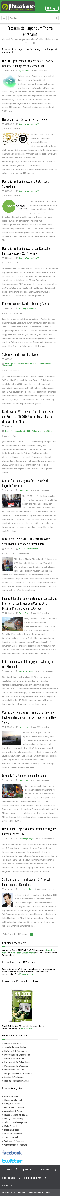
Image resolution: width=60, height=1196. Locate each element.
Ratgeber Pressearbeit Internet (18, 1073)
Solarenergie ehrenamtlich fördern (21, 354)
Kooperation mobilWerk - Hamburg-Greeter (26, 303)
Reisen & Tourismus (13, 1133)
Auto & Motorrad (11, 1096)
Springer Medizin (26, 889)
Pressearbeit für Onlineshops (17, 1062)
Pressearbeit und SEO (14, 1069)
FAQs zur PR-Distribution (15, 1051)
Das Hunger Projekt (26, 839)
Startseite (7, 1169)
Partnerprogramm (32, 1178)
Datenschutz (8, 1185)
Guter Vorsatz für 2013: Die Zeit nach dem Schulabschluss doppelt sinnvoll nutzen (26, 541)
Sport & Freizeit (11, 1137)
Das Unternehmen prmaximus (17, 1080)
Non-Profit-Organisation (23, 952)
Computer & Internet (13, 1099)
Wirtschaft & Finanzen (14, 1141)
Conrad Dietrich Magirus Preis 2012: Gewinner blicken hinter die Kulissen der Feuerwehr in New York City (29, 717)
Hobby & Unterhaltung (13, 1118)
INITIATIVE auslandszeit (28, 549)
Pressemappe (8, 1178)
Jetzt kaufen (26, 1028)
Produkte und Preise (13, 1043)
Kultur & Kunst (10, 1126)
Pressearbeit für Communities (17, 1054)
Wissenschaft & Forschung (15, 1144)
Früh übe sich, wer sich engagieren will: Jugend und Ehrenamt (28, 664)
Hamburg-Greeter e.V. (27, 308)
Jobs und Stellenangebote (15, 1122)
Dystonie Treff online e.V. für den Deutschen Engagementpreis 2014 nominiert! (26, 251)
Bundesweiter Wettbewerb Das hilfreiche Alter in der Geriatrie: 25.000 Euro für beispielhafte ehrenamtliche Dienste (29, 416)
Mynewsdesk (24, 71)
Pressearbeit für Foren (14, 1058)
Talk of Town (24, 490)
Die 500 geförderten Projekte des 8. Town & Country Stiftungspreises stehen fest (27, 63)
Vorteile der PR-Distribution (16, 1047)
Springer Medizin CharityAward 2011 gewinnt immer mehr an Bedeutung (27, 882)
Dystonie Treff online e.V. (29, 124)
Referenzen (45, 1169)
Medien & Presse (11, 1129)
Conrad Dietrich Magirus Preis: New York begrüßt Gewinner (25, 483)
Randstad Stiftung (26, 671)
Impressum (26, 1169)
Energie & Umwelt (12, 1103)
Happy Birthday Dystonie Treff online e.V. (25, 119)
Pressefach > (26, 974)
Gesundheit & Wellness (14, 1111)
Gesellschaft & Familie (14, 1107)
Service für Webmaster (14, 1077)
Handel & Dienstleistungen (16, 1114)
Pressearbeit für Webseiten (16, 1065)
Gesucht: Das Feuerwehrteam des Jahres (24, 775)
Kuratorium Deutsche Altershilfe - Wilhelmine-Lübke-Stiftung (29, 431)
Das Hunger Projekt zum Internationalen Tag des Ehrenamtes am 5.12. (29, 831)
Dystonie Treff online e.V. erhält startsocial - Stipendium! (27, 184)
